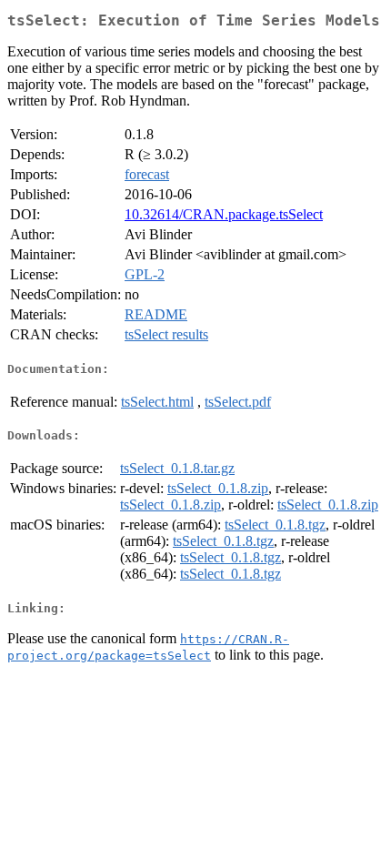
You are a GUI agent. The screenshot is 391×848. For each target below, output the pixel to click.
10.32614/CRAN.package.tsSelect (224, 214)
